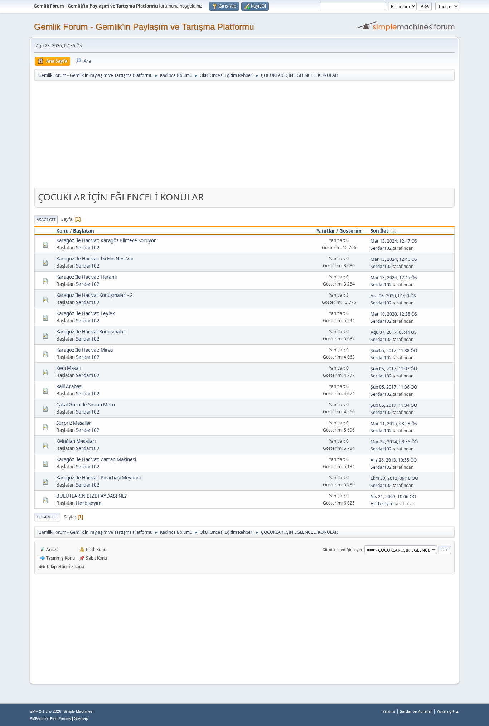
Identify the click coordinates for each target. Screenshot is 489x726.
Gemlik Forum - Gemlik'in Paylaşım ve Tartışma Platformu (144, 26)
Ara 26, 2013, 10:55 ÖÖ (394, 460)
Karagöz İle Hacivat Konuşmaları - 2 (94, 295)
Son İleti (380, 231)
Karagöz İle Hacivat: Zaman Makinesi (96, 459)
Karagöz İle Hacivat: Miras (84, 350)
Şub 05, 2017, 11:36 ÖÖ (394, 387)
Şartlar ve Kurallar (416, 711)
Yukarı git (47, 517)
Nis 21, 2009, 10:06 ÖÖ (393, 496)
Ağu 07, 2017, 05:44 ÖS (394, 332)
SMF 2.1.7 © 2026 (45, 711)
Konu (62, 231)
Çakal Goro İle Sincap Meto (85, 404)
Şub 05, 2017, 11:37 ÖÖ (394, 369)
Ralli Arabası (69, 386)
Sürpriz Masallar (73, 423)
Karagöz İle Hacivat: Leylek (85, 313)
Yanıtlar (325, 231)
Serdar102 (88, 247)
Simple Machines (78, 711)
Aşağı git (46, 219)
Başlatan (83, 231)
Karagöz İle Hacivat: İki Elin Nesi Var (95, 258)
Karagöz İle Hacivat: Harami (86, 277)
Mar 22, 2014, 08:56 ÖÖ (394, 442)
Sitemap (81, 718)
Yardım (389, 711)
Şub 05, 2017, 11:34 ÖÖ (394, 405)
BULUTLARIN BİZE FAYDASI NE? (91, 496)
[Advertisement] (244, 135)
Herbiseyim (88, 503)
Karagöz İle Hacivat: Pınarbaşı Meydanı (98, 477)
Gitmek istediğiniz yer (342, 549)
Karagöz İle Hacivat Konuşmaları (91, 331)
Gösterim (350, 231)
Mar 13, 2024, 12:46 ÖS (394, 259)
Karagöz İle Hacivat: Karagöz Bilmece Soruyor (106, 240)
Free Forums (60, 719)
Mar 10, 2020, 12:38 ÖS (394, 314)
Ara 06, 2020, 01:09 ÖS (393, 296)
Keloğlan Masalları (76, 441)
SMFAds (36, 719)
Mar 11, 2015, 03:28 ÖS (394, 423)
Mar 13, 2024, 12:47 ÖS (394, 241)
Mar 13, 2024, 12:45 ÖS (394, 277)
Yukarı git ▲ (448, 711)
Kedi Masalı (68, 368)
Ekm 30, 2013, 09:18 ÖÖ (394, 478)
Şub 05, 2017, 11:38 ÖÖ (394, 350)
